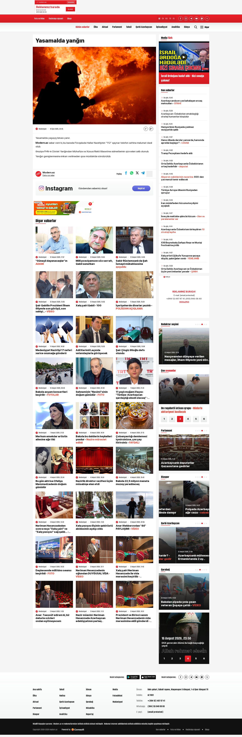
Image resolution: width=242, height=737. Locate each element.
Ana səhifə (37, 689)
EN (163, 18)
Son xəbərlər (160, 729)
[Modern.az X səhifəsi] (207, 18)
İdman (88, 689)
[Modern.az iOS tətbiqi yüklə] (148, 677)
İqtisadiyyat (161, 27)
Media (115, 689)
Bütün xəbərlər (82, 27)
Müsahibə (90, 708)
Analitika (176, 27)
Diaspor (36, 714)
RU (166, 18)
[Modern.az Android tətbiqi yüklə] (133, 677)
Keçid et (141, 188)
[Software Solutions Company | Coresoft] (77, 729)
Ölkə (96, 27)
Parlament (117, 27)
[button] (195, 324)
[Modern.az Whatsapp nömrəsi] (202, 18)
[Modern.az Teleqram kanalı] (191, 18)
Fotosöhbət (117, 695)
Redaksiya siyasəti (56, 18)
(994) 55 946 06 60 (156, 706)
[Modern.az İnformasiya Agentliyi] (43, 677)
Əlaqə (69, 18)
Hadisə (62, 695)
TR (170, 18)
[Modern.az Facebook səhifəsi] (180, 18)
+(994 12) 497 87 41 (156, 700)
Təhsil (129, 27)
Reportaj (89, 714)
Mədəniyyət (118, 701)
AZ (159, 18)
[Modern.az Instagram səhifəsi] (186, 18)
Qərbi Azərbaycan (144, 27)
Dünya (187, 27)
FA (173, 18)
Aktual (105, 27)
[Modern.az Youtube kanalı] (196, 18)
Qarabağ (89, 701)
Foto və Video (39, 18)
